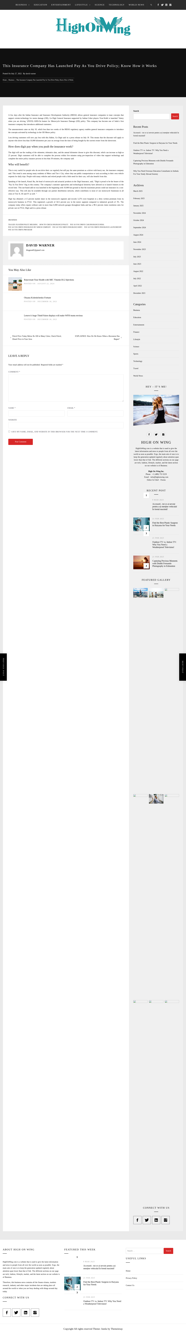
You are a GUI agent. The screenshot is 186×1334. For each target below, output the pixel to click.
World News (136, 5)
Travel (135, 368)
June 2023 (137, 264)
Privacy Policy (131, 1278)
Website (12, 420)
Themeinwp (117, 1328)
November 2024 (139, 213)
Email (71, 408)
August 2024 (138, 235)
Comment (14, 372)
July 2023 (137, 257)
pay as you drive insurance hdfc (68, 227)
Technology (117, 5)
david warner (31, 74)
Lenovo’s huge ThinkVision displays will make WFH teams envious (53, 315)
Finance (136, 332)
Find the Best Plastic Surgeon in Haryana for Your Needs (155, 143)
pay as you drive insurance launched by (103, 227)
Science (100, 5)
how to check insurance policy (53, 225)
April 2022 (137, 286)
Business (21, 5)
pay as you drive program (20, 230)
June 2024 (137, 242)
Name (12, 408)
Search (136, 111)
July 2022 (137, 279)
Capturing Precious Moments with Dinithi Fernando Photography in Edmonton (164, 563)
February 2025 (139, 198)
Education (40, 5)
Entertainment (61, 5)
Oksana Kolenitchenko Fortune (37, 297)
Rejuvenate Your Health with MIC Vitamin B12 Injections (49, 280)
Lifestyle (81, 5)
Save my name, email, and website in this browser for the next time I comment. (54, 432)
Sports (135, 354)
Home (128, 1271)
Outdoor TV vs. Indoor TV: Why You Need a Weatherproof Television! (164, 544)
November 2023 (139, 249)
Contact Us (130, 1285)
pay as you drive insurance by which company (29, 227)
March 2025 (138, 191)
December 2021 (139, 293)
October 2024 (138, 220)
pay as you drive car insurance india (87, 225)
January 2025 (138, 206)
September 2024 (139, 227)
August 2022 (138, 271)
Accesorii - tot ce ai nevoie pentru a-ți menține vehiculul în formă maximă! (164, 506)
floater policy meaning (27, 225)
